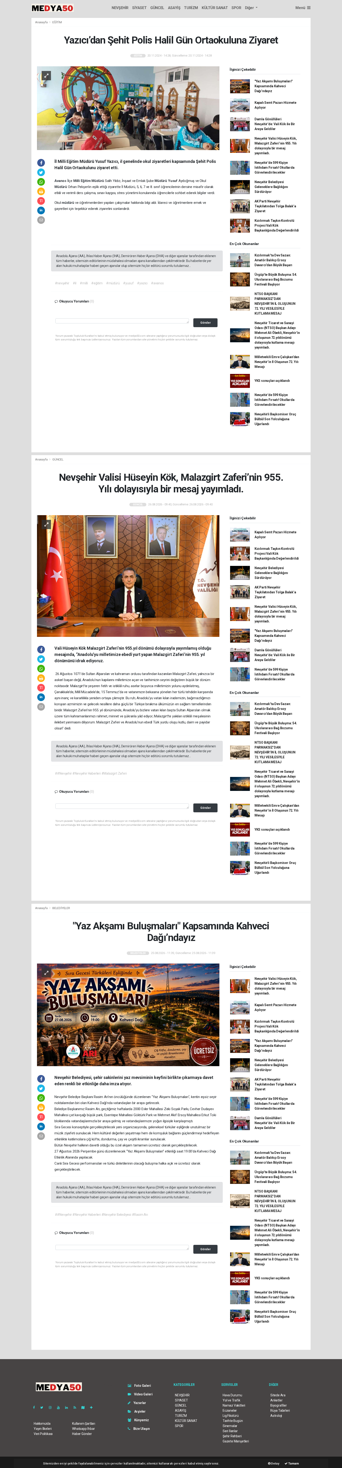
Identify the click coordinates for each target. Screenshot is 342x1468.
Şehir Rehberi (232, 1436)
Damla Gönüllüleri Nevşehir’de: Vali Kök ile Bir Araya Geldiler (275, 124)
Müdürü (98, 181)
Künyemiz (141, 1420)
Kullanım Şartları (83, 1423)
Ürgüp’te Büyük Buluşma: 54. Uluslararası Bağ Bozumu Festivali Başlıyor (276, 279)
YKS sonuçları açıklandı (272, 381)
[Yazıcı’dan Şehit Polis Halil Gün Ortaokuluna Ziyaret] (128, 108)
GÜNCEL (157, 8)
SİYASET (139, 8)
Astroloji (276, 1416)
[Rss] (77, 1407)
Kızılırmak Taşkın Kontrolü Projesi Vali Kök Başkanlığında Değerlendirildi (277, 225)
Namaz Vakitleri (234, 1405)
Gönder (205, 322)
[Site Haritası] (84, 1407)
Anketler (276, 1400)
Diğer (250, 8)
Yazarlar (139, 1403)
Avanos (60, 181)
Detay (275, 1463)
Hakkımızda (42, 1423)
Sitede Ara (277, 1395)
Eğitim (86, 181)
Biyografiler (278, 1405)
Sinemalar (230, 1426)
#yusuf (128, 283)
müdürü (68, 203)
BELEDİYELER (61, 908)
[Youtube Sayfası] (60, 1407)
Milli (77, 181)
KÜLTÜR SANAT (215, 8)
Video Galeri (142, 1394)
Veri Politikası (43, 1434)
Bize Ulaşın (141, 1429)
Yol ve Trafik (231, 1400)
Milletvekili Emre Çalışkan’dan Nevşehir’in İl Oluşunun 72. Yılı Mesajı (277, 362)
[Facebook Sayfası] (36, 1407)
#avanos (157, 283)
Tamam (293, 1463)
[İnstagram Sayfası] (52, 1407)
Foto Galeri (142, 1385)
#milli (84, 283)
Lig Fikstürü (231, 1416)
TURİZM (191, 8)
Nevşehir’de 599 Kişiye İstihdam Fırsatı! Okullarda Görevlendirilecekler (275, 167)
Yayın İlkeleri (42, 1429)
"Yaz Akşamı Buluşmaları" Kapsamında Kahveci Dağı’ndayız (273, 86)
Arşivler (140, 1411)
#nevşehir (62, 283)
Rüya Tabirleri (280, 1410)
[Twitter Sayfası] (43, 1407)
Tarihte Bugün (233, 1421)
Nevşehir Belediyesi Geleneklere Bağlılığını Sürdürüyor (271, 187)
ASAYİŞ (174, 8)
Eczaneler (230, 1410)
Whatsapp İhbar (83, 1429)
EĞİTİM (57, 22)
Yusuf (173, 181)
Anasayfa (41, 22)
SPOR (236, 8)
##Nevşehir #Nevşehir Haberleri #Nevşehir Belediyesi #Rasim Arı (101, 1214)
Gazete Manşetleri (236, 1441)
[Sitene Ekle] (93, 1407)
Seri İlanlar (230, 1431)
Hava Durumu (232, 1395)
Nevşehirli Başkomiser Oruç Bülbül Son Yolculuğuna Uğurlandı (275, 419)
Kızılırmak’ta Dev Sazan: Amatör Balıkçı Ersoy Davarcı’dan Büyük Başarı (273, 260)
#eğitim (97, 283)
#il (74, 283)
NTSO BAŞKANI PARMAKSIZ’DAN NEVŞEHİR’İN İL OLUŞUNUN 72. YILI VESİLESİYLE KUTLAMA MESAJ (275, 303)
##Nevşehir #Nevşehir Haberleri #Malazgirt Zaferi (91, 773)
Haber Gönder (82, 1434)
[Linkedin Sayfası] (68, 1407)
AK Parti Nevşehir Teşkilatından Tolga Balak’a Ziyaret (275, 206)
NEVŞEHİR (120, 8)
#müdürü (113, 283)
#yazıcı (142, 283)
